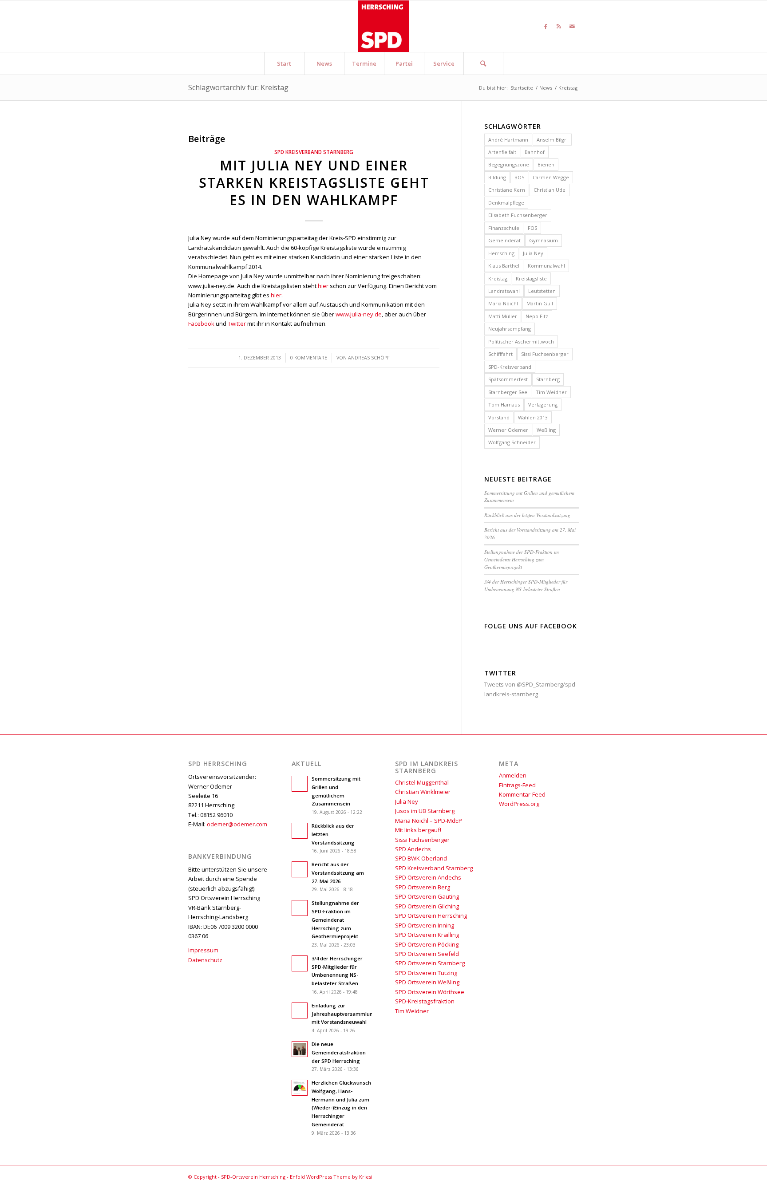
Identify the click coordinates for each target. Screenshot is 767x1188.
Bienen (546, 164)
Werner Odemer (508, 429)
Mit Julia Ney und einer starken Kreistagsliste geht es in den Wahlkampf (314, 182)
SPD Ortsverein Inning (424, 925)
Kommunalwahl (546, 265)
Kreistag (497, 278)
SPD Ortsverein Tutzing (426, 973)
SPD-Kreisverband (509, 366)
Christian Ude (549, 189)
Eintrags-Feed (517, 785)
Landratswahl (504, 291)
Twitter (237, 324)
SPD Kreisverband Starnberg (313, 151)
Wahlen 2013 (533, 417)
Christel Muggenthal (422, 782)
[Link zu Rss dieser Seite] (558, 26)
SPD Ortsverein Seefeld (427, 954)
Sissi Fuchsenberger (545, 354)
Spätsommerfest (508, 379)
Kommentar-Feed (522, 794)
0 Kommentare (308, 358)
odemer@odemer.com (237, 824)
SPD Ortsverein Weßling (427, 982)
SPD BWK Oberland (421, 858)
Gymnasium (543, 240)
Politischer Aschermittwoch (521, 341)
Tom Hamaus (504, 404)
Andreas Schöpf (368, 358)
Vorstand (499, 417)
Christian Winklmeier (423, 792)
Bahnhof (535, 152)
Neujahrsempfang (509, 328)
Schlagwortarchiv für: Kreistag (238, 87)
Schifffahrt (500, 354)
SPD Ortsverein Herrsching (431, 916)
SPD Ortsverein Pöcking (427, 944)
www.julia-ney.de (359, 314)
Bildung (497, 177)
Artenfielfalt (502, 152)
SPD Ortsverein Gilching (427, 906)
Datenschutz (205, 960)
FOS (532, 228)
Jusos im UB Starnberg (425, 811)
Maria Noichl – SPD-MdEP (428, 821)
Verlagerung (542, 404)
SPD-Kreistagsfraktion (425, 1001)
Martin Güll (539, 303)
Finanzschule (503, 228)
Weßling (546, 429)
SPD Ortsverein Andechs (428, 877)
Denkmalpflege (506, 202)
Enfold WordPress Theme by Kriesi (331, 1176)
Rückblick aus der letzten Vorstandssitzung (527, 515)
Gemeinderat (504, 240)
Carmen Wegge (551, 177)
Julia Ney (533, 253)
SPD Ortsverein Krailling (427, 935)
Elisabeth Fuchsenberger (517, 215)
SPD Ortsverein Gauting (427, 896)
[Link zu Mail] (572, 26)
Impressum (203, 950)
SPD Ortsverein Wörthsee (429, 992)
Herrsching (501, 253)
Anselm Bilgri (552, 139)
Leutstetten (542, 291)
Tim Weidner (551, 392)
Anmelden (512, 775)
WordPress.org (519, 804)
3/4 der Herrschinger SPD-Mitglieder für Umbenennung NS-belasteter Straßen (525, 585)
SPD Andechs (413, 849)
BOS (519, 177)
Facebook (201, 324)
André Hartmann (508, 139)
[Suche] (483, 63)
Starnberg (548, 379)
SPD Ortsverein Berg (422, 887)
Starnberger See (507, 392)
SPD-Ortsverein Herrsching (253, 1176)
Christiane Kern (506, 189)
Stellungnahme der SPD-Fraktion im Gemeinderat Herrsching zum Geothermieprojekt (521, 559)
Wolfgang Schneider (512, 442)
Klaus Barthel (503, 265)
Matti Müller (502, 316)
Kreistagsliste (531, 278)
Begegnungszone (508, 164)
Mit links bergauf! (418, 830)
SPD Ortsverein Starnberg (430, 963)
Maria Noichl (503, 303)
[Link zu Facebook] (545, 26)
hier (323, 286)
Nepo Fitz (537, 316)
